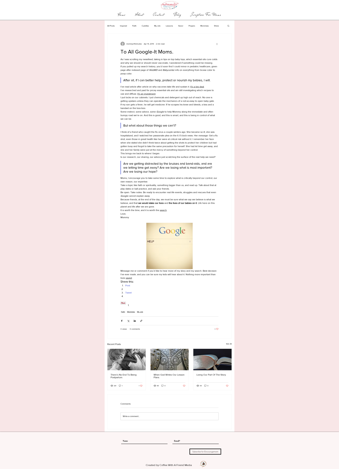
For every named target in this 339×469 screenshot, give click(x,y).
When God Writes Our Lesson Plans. (169, 376)
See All (229, 344)
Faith (134, 26)
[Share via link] (141, 321)
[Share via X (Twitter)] (128, 321)
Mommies (204, 26)
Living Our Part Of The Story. (211, 374)
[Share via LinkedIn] (134, 321)
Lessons (169, 26)
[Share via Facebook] (122, 321)
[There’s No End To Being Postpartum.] (126, 359)
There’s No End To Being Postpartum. (124, 376)
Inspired (123, 26)
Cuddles (145, 26)
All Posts (111, 26)
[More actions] (216, 43)
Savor (180, 26)
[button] (228, 26)
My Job (157, 26)
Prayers (192, 26)
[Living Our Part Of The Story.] (212, 359)
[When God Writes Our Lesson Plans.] (169, 359)
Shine (216, 26)
